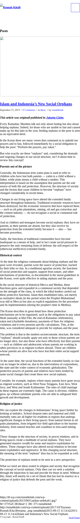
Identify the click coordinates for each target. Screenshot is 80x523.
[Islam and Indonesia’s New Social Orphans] (40, 66)
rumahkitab (57, 110)
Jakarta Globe (54, 117)
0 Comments (29, 110)
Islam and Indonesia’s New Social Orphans (36, 104)
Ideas (43, 110)
